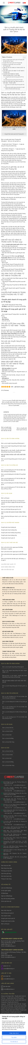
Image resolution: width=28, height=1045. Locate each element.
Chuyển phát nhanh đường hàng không (11, 532)
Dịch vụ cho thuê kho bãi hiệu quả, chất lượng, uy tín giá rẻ (13, 559)
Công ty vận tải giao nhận (7, 996)
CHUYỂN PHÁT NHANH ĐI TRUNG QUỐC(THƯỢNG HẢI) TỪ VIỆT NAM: (11, 74)
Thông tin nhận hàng (6, 879)
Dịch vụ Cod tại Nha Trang (8, 742)
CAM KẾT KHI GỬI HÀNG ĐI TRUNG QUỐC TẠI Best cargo (14, 68)
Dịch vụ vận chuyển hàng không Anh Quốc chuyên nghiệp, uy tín (13, 446)
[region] (14, 1029)
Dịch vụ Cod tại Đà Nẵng (7, 738)
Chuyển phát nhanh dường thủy (9, 530)
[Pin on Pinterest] (18, 395)
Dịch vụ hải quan (5, 498)
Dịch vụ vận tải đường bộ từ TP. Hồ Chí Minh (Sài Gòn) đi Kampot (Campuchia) (13, 470)
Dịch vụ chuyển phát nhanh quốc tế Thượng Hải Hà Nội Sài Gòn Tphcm (13, 60)
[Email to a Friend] (15, 395)
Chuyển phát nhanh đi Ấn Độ (14, 1004)
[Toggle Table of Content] (23, 57)
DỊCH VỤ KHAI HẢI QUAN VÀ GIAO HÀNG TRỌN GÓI (13, 512)
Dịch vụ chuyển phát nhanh (8, 402)
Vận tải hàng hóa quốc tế (20, 403)
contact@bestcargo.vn (10, 946)
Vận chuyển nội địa (6, 915)
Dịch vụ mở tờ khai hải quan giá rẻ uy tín (11, 509)
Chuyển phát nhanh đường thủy (9, 535)
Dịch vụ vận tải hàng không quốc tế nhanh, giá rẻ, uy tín (13, 459)
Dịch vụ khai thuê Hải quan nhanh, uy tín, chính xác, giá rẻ (14, 517)
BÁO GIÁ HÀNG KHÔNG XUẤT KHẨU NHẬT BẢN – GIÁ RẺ (13, 455)
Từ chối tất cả (14, 1041)
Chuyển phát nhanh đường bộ (8, 527)
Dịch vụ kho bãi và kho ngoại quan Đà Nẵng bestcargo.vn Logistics (12, 548)
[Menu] (4, 2)
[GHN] (10, 932)
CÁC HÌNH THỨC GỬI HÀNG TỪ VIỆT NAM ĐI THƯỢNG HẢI (13, 71)
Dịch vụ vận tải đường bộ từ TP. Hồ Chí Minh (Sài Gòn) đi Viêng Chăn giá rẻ (13, 479)
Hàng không (11, 403)
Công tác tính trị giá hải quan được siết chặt (12, 506)
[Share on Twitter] (12, 395)
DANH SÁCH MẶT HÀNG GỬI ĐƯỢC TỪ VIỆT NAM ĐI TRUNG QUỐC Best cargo (15, 88)
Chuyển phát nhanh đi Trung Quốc (15, 998)
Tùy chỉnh (14, 1037)
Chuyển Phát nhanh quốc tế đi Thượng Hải (12, 62)
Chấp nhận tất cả (14, 1033)
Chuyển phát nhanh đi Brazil (12, 1010)
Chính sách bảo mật (6, 901)
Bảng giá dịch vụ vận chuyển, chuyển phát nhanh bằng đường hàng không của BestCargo (13, 451)
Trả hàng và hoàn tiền (6, 871)
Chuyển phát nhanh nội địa (7, 921)
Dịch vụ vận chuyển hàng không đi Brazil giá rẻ (12, 443)
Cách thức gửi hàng (6, 873)
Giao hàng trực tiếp (6, 865)
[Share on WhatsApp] (6, 395)
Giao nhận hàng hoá (6, 910)
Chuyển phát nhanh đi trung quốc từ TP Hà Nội (14, 77)
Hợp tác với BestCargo (6, 896)
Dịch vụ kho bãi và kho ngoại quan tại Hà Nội (12, 551)
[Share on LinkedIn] (21, 395)
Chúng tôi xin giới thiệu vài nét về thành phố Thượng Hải (12, 65)
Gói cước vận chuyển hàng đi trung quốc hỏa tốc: (14, 85)
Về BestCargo (4, 893)
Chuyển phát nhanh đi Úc (7, 1008)
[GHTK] (3, 932)
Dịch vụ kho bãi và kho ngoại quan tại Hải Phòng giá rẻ (14, 555)
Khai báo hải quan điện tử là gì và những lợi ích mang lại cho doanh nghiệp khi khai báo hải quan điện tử (13, 502)
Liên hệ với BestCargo (6, 888)
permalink (16, 405)
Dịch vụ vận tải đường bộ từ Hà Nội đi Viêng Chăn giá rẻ (13, 483)
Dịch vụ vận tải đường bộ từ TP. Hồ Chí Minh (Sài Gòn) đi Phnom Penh (13, 488)
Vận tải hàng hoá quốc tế (7, 913)
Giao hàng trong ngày (6, 868)
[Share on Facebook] (9, 395)
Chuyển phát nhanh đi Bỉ (20, 1006)
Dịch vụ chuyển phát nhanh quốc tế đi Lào (21, 428)
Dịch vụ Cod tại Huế (6, 734)
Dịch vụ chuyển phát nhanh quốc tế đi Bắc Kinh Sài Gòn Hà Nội (6, 428)
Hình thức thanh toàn (6, 876)
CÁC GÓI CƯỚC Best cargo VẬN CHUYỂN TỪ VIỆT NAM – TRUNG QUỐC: (13, 82)
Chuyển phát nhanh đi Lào (7, 1000)
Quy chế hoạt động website (8, 898)
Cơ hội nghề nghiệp (6, 890)
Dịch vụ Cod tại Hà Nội (7, 731)
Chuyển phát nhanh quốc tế (19, 400)
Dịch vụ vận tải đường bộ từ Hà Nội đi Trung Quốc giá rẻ (13, 475)
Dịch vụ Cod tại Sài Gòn (7, 727)
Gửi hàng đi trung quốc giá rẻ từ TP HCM (13, 79)
